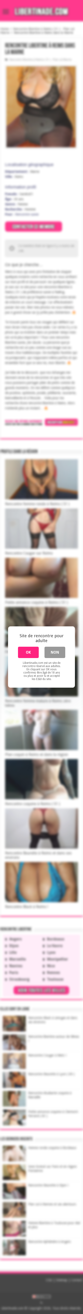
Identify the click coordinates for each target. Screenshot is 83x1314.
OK (28, 652)
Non (55, 652)
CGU (39, 679)
